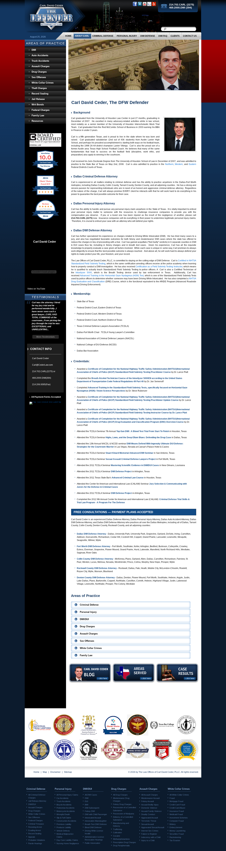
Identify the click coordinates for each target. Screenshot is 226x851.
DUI (86, 801)
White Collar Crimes (42, 82)
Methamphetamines (121, 839)
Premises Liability (63, 824)
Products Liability (63, 827)
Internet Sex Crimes (149, 831)
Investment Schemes (179, 818)
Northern (169, 164)
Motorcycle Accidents (65, 811)
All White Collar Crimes (179, 795)
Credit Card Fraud (177, 805)
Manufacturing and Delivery (121, 824)
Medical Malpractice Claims (64, 835)
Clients (175, 36)
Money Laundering (177, 831)
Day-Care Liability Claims (67, 840)
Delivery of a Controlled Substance (123, 818)
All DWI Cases (91, 795)
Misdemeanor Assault (150, 798)
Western (179, 164)
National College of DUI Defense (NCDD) (97, 344)
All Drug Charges (120, 795)
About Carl (82, 36)
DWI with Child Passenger (96, 814)
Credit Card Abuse (177, 808)
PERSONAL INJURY (127, 36)
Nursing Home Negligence (67, 843)
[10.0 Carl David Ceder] (45, 170)
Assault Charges (40, 66)
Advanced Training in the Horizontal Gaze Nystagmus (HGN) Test (112, 275)
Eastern (192, 164)
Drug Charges (39, 71)
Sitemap (68, 772)
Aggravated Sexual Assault (152, 827)
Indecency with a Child (150, 837)
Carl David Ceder (44, 241)
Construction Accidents (66, 821)
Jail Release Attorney (37, 801)
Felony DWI (90, 811)
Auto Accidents (40, 55)
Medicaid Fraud (176, 814)
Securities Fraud (177, 834)
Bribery (173, 824)
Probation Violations (36, 840)
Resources (37, 121)
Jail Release (38, 99)
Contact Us (190, 36)
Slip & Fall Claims (63, 818)
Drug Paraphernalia (121, 845)
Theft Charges (39, 88)
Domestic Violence (149, 808)
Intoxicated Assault (93, 818)
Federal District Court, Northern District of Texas (99, 320)
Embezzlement (176, 827)
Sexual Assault (147, 824)
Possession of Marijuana (123, 814)
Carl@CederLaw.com (42, 365)
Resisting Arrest (35, 827)
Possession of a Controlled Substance (124, 809)
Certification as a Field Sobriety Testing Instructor (159, 266)
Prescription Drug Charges (124, 842)
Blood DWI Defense (93, 827)
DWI (34, 50)
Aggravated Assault (149, 818)
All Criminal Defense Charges (36, 796)
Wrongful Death (63, 814)
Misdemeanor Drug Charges (121, 799)
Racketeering (175, 837)
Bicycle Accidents (64, 805)
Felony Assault (147, 801)
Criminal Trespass (36, 824)
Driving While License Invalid (94, 832)
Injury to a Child (147, 840)
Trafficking (117, 829)
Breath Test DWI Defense (96, 824)
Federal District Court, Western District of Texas (99, 314)
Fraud (172, 798)
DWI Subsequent (92, 808)
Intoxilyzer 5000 (84, 272)
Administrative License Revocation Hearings (94, 838)
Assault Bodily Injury (150, 805)
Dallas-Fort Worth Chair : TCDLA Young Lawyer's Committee (106, 332)
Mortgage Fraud (176, 801)
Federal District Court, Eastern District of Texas (99, 307)
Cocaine (116, 836)
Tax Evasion (175, 840)
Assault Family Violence (151, 811)
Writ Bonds (38, 104)
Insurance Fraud (177, 811)
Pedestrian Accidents (65, 808)
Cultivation (117, 832)
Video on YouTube (36, 289)
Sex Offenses (39, 77)
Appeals (31, 837)
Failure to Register (149, 834)
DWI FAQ (162, 36)
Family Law (38, 115)
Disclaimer (55, 772)
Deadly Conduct (148, 814)
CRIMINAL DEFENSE (102, 36)
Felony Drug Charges (122, 804)
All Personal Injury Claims (67, 795)
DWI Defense (147, 36)
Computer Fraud (177, 821)
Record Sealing (40, 93)
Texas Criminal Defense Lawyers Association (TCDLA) (103, 326)
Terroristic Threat (148, 821)
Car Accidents (62, 798)
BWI (86, 805)
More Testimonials (45, 337)
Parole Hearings (35, 843)
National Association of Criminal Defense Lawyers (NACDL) (105, 338)
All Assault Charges (149, 795)
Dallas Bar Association (87, 351)
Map (45, 772)
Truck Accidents (40, 61)
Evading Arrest (34, 830)
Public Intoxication (92, 843)
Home (68, 36)
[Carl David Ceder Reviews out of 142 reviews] (45, 219)
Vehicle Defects (63, 831)
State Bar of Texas (85, 301)
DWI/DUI (32, 804)
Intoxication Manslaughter (96, 821)
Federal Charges (40, 110)
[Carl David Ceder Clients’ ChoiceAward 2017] (45, 195)
